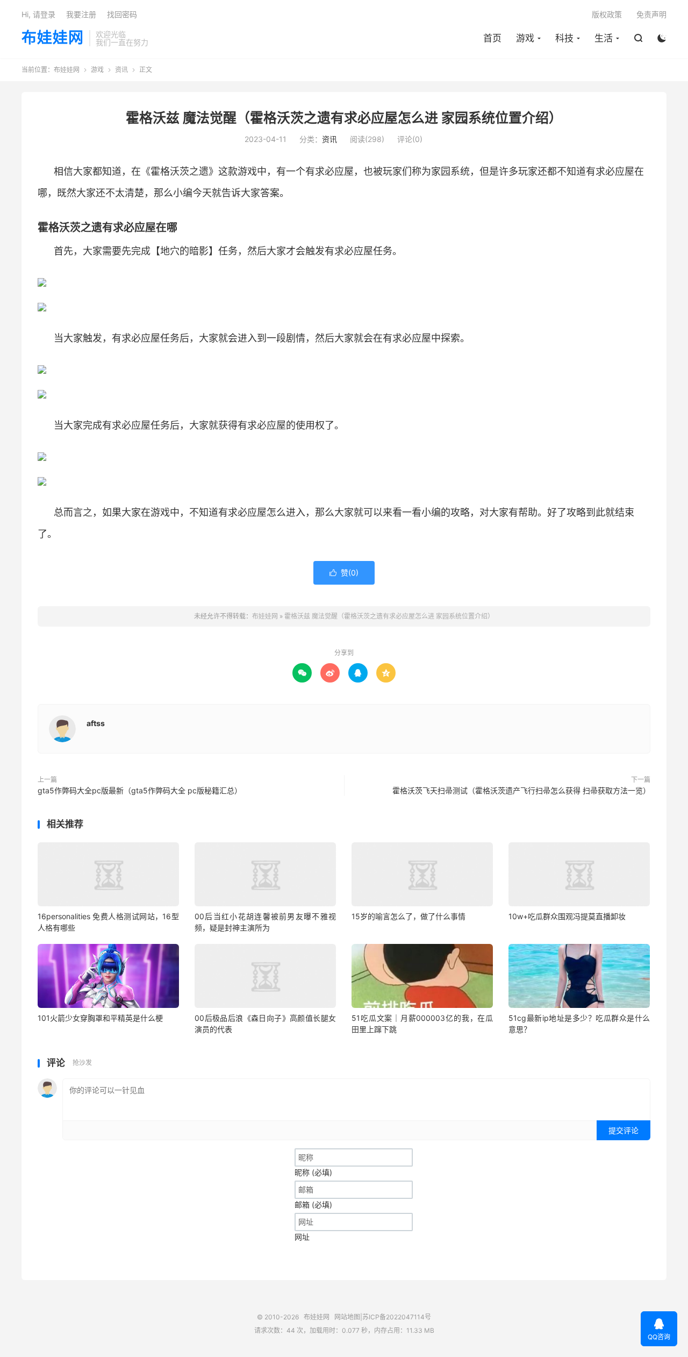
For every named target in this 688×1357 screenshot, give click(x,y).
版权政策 (607, 14)
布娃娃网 (53, 38)
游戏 (525, 38)
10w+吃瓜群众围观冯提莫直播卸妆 (567, 916)
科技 (564, 38)
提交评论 (623, 1130)
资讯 (121, 70)
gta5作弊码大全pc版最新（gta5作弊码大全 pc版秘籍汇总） (140, 790)
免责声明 (651, 14)
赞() (344, 572)
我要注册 (81, 14)
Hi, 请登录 (38, 14)
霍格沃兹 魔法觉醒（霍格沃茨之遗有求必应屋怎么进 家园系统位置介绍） (344, 118)
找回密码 (122, 14)
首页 (492, 38)
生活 (603, 38)
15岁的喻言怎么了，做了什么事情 (408, 916)
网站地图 (347, 1317)
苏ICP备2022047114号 (396, 1317)
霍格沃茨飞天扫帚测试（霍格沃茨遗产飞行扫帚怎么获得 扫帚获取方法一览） (521, 790)
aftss (96, 723)
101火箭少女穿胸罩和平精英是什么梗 (100, 1017)
